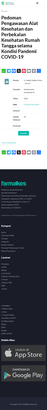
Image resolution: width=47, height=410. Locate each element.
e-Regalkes (5, 306)
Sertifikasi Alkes (7, 321)
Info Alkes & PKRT (8, 318)
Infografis (5, 242)
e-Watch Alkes (7, 309)
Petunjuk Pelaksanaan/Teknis (12, 248)
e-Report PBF (6, 283)
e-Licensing (5, 273)
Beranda (4, 11)
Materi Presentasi (8, 251)
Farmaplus (5, 264)
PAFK (3, 327)
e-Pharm (4, 279)
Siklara (3, 324)
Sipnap (4, 270)
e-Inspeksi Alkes (7, 315)
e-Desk (4, 289)
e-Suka (4, 312)
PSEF (3, 286)
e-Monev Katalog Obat (10, 276)
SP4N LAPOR (6, 334)
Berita (3, 232)
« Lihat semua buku (8, 143)
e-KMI (3, 267)
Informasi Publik (7, 235)
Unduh (23, 133)
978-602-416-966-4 (31, 104)
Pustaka (4, 238)
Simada (4, 330)
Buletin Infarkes (7, 245)
